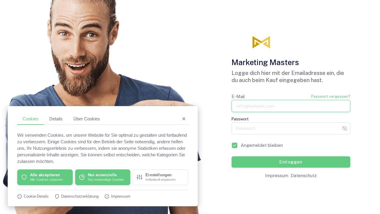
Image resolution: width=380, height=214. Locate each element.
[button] (45, 177)
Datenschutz (304, 175)
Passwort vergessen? (330, 96)
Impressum (276, 175)
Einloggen (291, 161)
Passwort (240, 119)
